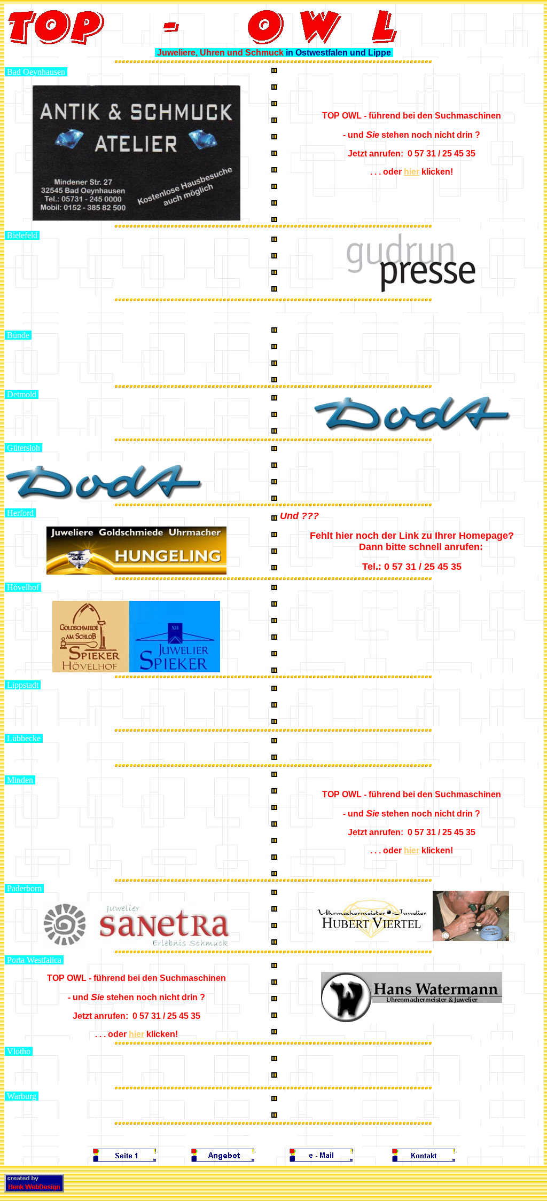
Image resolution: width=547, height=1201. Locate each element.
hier (411, 171)
